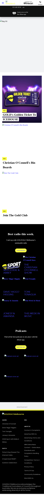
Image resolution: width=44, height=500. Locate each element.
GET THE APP (21, 347)
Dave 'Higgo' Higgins (9, 428)
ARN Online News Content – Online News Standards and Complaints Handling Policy (32, 450)
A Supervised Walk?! (9, 459)
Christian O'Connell (9, 424)
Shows (4, 420)
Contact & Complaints (32, 430)
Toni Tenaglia (7, 431)
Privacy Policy (29, 467)
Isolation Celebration (9, 463)
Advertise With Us (30, 434)
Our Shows (21, 250)
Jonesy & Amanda (8, 435)
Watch (4, 448)
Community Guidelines (32, 474)
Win (25, 420)
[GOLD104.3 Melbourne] (11, 3)
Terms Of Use (29, 471)
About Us (27, 426)
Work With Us (28, 478)
